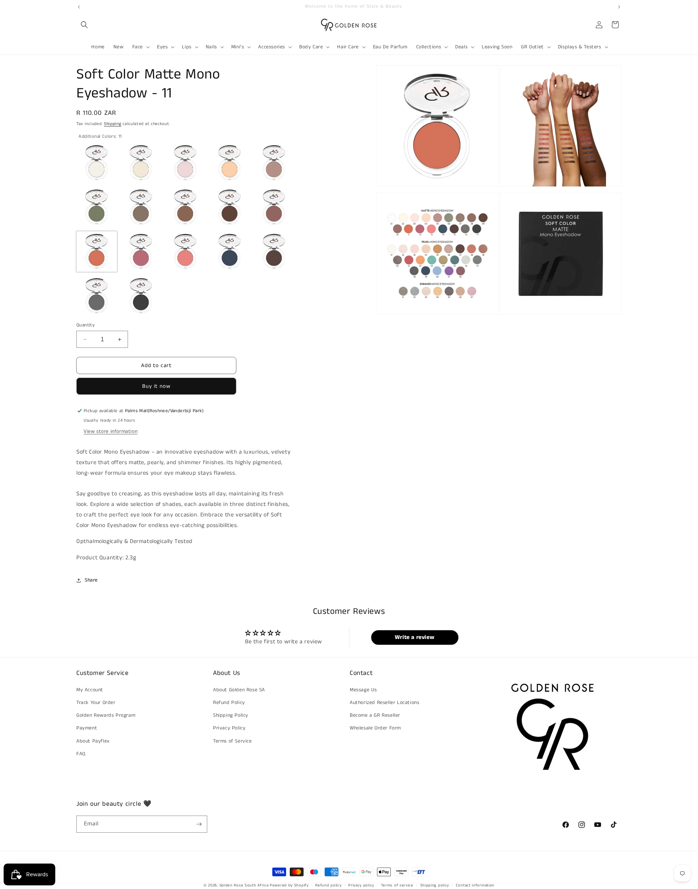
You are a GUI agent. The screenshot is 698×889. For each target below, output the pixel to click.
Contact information (475, 885)
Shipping (112, 124)
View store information (110, 431)
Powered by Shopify (289, 885)
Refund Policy (229, 702)
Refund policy (328, 885)
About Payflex (93, 741)
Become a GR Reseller (375, 715)
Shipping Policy (230, 715)
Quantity (85, 325)
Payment (86, 728)
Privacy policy (361, 885)
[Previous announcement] (79, 7)
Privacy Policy (229, 728)
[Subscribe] (199, 824)
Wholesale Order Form (375, 728)
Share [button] (91, 580)
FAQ (80, 753)
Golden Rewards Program (105, 715)
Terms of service (397, 885)
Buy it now (156, 386)
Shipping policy (434, 885)
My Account (89, 689)
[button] (84, 25)
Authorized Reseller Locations (384, 702)
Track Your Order (96, 702)
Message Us (363, 689)
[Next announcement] (619, 7)
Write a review (414, 637)
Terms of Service (232, 741)
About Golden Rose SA (239, 689)
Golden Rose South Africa (244, 885)
